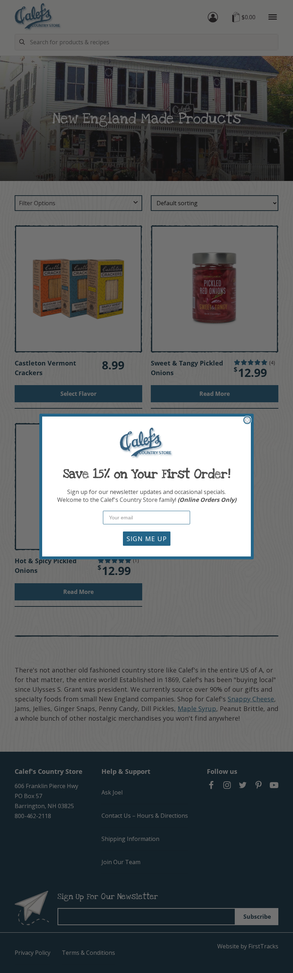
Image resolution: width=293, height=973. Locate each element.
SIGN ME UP (146, 538)
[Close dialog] (247, 420)
